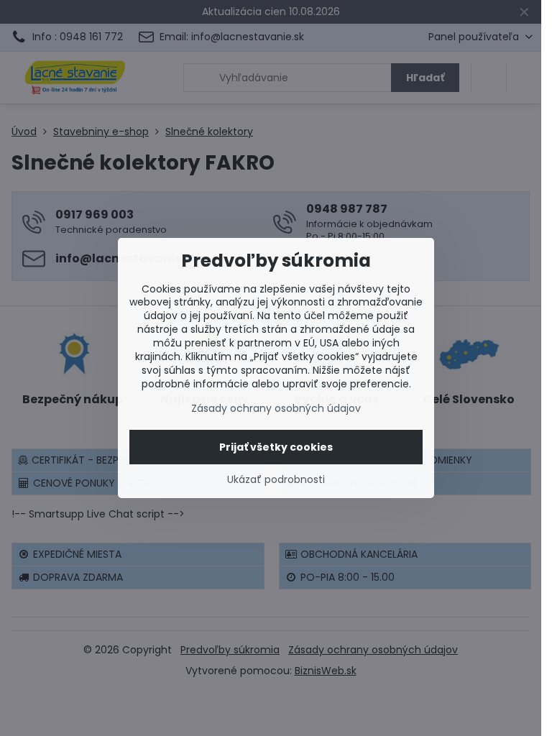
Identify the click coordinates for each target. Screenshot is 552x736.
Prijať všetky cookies (276, 447)
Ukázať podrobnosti (276, 480)
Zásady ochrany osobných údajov (276, 408)
